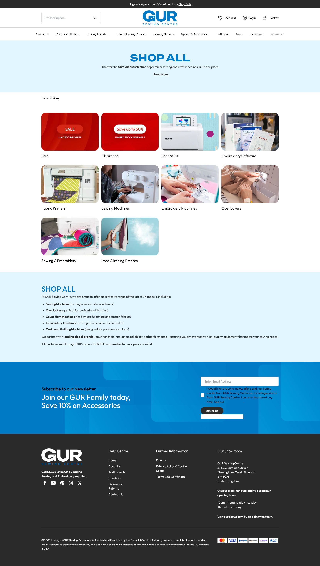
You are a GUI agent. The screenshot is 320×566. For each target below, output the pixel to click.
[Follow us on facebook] (44, 483)
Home (45, 98)
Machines (42, 34)
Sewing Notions (164, 34)
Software (223, 34)
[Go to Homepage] (61, 456)
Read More (161, 74)
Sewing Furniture (98, 34)
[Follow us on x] (79, 483)
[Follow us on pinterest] (62, 483)
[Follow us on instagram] (71, 483)
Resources (277, 34)
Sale (239, 34)
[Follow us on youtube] (53, 483)
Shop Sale (185, 4)
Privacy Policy (234, 402)
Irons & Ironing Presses (131, 34)
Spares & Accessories (195, 34)
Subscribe (212, 411)
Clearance (256, 34)
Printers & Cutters (67, 34)
